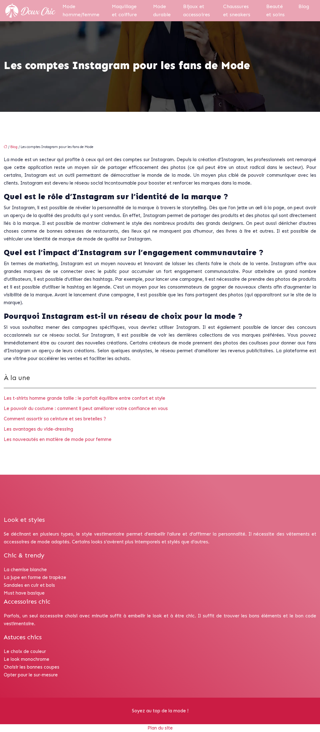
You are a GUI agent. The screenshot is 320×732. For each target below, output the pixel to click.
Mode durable (162, 10)
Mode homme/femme (80, 10)
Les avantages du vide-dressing (38, 429)
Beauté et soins (275, 10)
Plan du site (160, 728)
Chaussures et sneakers (236, 10)
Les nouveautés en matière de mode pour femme (58, 439)
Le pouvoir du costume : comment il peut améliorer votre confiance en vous (86, 408)
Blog (303, 6)
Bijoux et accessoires (196, 10)
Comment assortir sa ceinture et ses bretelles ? (55, 419)
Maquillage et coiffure (124, 10)
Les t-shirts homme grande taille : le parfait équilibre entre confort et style (84, 398)
